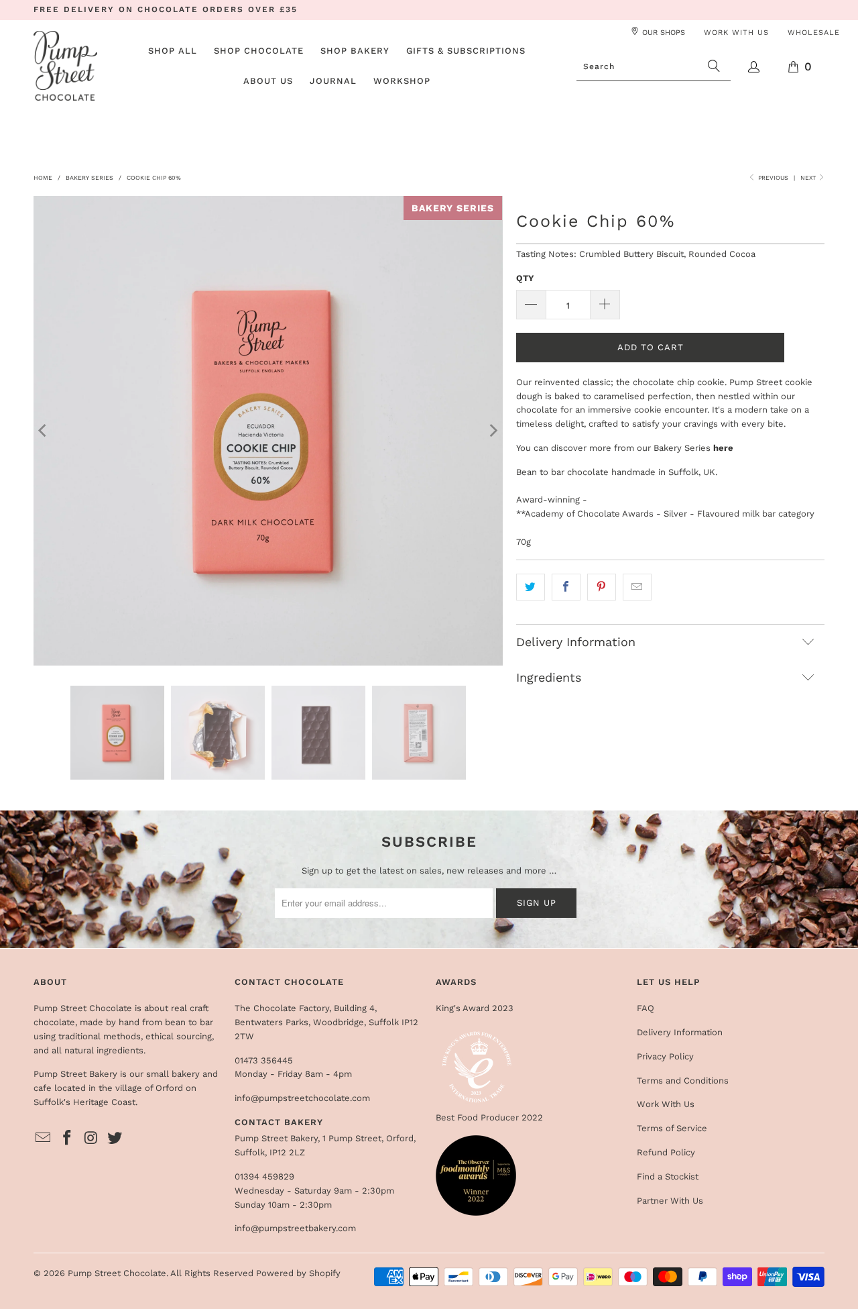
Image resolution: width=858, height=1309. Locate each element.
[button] (259, 51)
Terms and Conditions (683, 1081)
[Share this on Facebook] (566, 587)
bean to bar (189, 1022)
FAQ (645, 1008)
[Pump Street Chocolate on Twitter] (115, 1138)
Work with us (736, 32)
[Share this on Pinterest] (601, 587)
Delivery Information (680, 1032)
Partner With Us (670, 1201)
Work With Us (665, 1104)
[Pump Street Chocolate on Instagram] (91, 1138)
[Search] (714, 66)
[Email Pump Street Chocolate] (44, 1138)
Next (809, 177)
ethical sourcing (178, 1036)
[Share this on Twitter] (530, 587)
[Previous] (43, 431)
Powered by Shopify (298, 1273)
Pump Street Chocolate (117, 1273)
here (723, 448)
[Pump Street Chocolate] (65, 67)
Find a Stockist (667, 1176)
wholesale (814, 32)
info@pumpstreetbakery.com (295, 1228)
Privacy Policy (665, 1056)
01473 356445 (264, 1060)
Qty (525, 278)
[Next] (492, 431)
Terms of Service (672, 1128)
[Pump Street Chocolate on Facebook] (68, 1138)
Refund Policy (666, 1152)
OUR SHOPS (663, 32)
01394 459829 (264, 1176)
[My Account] (754, 66)
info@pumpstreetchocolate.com (302, 1098)
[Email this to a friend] (637, 587)
